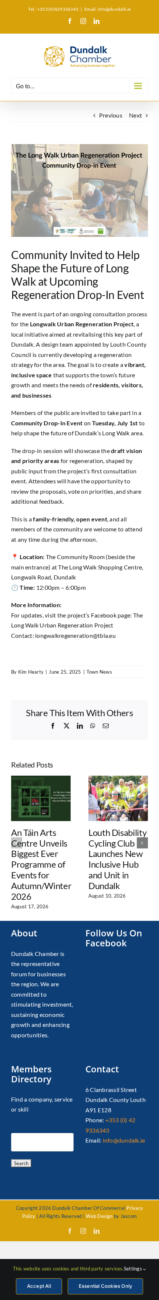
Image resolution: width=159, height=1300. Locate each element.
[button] (16, 842)
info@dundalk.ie (124, 1140)
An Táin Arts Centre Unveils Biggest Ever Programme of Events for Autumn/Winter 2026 (41, 864)
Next (135, 115)
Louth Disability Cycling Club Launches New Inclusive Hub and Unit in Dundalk (117, 859)
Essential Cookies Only (105, 1286)
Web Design (99, 1216)
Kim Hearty (31, 672)
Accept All (39, 1286)
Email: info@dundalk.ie (107, 9)
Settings (133, 1269)
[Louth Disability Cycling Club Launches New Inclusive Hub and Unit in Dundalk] (118, 779)
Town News (99, 672)
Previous (110, 115)
